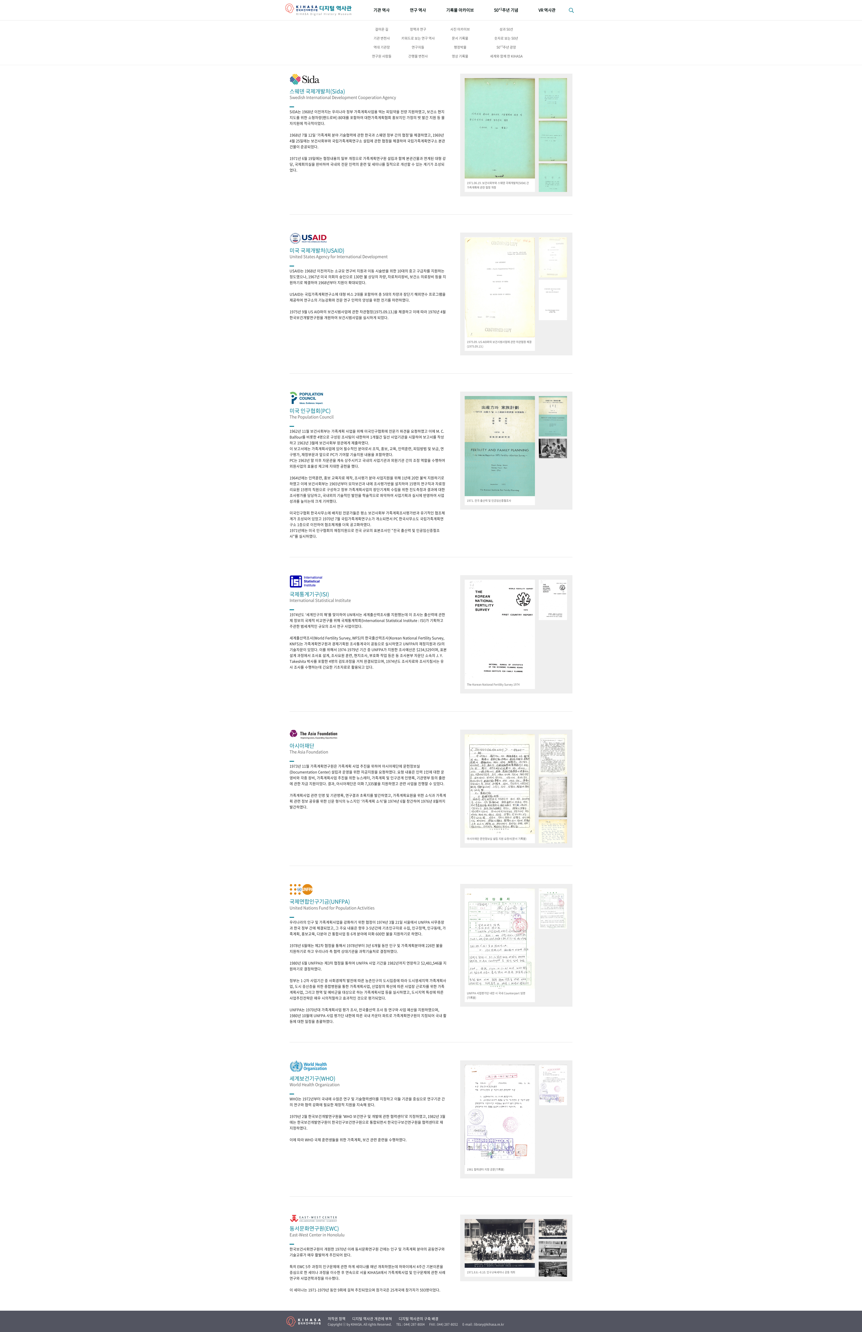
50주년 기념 (506, 10)
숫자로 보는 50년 (506, 38)
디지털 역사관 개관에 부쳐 (372, 1318)
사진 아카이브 (460, 29)
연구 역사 (418, 10)
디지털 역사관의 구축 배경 (418, 1318)
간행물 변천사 (418, 56)
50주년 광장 (506, 47)
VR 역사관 (547, 10)
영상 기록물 (460, 56)
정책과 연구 (418, 29)
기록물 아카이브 (460, 10)
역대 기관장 (382, 47)
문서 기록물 (460, 38)
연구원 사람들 (381, 56)
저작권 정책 (336, 1318)
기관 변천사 (382, 38)
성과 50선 (506, 29)
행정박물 (460, 47)
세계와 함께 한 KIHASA (506, 56)
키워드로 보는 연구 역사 (418, 38)
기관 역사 (382, 10)
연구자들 (418, 47)
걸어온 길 (381, 29)
